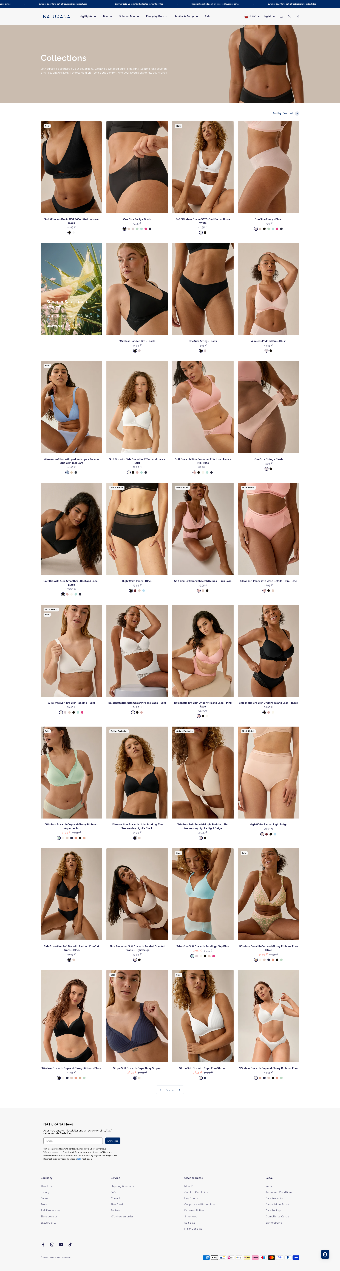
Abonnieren (204, 646)
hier (212, 669)
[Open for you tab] (325, 1254)
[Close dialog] (235, 598)
